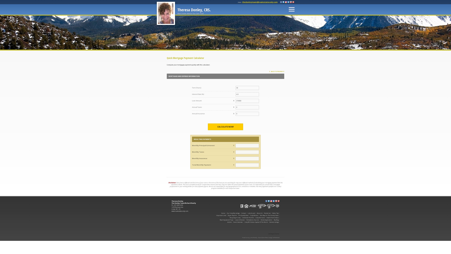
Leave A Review (240, 220)
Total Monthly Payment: (201, 165)
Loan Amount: (197, 101)
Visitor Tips (275, 213)
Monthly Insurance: (200, 158)
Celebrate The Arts (248, 217)
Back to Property (277, 71)
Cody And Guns (260, 217)
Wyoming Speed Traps (226, 220)
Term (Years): (196, 88)
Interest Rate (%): (198, 94)
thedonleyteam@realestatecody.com (260, 2)
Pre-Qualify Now (243, 215)
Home (223, 213)
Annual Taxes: (197, 107)
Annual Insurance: (198, 114)
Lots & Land (251, 213)
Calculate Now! (225, 126)
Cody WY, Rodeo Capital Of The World (256, 222)
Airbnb (229, 222)
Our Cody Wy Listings (233, 213)
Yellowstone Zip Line (252, 220)
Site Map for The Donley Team (269, 215)
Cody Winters (254, 215)
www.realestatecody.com (179, 211)
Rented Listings (274, 222)
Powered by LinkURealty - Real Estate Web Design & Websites (261, 237)
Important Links (221, 215)
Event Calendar (238, 222)
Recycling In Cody (235, 217)
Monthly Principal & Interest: (203, 145)
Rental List (267, 213)
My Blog (276, 220)
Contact (243, 213)
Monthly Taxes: (198, 152)
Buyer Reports (232, 215)
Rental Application (266, 220)
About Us (259, 213)
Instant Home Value (272, 217)
